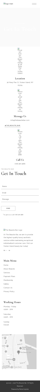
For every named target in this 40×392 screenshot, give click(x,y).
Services (7, 272)
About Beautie (9, 268)
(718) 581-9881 (20, 163)
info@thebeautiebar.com (20, 120)
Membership (8, 280)
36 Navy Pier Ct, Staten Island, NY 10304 (20, 84)
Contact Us (8, 287)
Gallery (6, 284)
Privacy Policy (9, 291)
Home (6, 265)
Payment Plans (9, 276)
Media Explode (24, 389)
